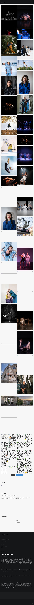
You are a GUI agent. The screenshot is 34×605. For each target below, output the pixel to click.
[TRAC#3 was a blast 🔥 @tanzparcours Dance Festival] (29, 454)
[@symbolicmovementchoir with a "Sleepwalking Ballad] (5, 470)
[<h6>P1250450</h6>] (9, 46)
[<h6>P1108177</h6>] (9, 236)
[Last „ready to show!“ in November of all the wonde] (5, 462)
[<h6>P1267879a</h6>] (9, 313)
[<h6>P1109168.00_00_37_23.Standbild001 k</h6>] (9, 125)
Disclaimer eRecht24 (14, 589)
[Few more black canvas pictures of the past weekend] (21, 438)
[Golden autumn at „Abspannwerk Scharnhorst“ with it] (29, 462)
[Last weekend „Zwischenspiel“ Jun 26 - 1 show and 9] (29, 438)
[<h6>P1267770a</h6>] (25, 384)
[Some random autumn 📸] (13, 462)
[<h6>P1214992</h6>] (25, 34)
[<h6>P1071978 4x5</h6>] (25, 155)
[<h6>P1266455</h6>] (25, 82)
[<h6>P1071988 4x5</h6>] (25, 124)
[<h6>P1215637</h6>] (9, 293)
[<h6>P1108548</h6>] (9, 353)
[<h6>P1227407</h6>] (25, 206)
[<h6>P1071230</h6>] (25, 342)
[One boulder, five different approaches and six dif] (29, 446)
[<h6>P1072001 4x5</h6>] (9, 15)
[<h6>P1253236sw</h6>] (25, 242)
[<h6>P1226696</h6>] (9, 251)
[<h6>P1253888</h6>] (9, 267)
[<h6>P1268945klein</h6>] (9, 165)
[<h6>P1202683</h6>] (25, 300)
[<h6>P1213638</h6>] (9, 105)
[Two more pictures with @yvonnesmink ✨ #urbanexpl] (5, 438)
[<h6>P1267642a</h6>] (25, 104)
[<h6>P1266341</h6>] (9, 218)
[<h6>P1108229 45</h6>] (25, 175)
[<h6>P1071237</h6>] (25, 17)
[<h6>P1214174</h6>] (9, 30)
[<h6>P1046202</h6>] (25, 65)
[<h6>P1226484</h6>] (25, 226)
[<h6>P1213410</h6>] (25, 280)
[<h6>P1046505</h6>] (25, 140)
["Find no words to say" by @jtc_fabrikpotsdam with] (5, 454)
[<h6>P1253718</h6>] (9, 181)
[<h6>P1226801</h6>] (9, 66)
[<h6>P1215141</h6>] (9, 145)
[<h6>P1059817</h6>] (9, 373)
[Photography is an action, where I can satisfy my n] (13, 454)
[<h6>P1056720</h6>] (9, 278)
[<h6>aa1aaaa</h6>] (9, 333)
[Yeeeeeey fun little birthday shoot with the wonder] (13, 438)
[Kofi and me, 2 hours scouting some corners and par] (21, 446)
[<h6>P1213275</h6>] (25, 320)
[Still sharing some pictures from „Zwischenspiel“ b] (29, 470)
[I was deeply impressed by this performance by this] (21, 470)
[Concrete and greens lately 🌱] (13, 470)
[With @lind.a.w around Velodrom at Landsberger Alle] (13, 446)
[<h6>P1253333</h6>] (25, 364)
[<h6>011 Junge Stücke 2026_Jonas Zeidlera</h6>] (9, 196)
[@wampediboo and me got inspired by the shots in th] (5, 446)
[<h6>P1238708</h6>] (25, 191)
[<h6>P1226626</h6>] (9, 85)
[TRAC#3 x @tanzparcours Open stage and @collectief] (21, 454)
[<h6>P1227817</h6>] (25, 49)
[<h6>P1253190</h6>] (25, 259)
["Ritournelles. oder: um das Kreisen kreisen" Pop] (21, 462)
